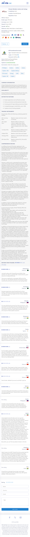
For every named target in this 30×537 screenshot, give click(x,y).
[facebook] (9, 517)
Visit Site (25, 44)
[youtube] (20, 517)
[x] (15, 517)
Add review (15, 509)
